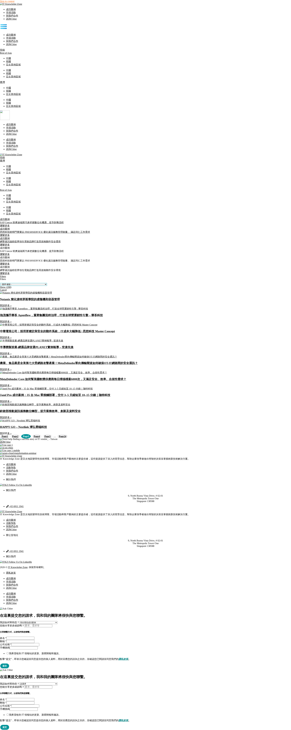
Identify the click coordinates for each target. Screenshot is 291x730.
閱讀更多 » (6, 305)
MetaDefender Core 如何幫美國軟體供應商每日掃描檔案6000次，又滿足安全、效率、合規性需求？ (63, 379)
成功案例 (11, 9)
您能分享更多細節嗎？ (12, 625)
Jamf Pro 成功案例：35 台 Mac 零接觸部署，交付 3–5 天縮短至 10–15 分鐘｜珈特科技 (55, 395)
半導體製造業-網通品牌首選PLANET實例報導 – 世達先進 (37, 347)
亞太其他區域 (13, 64)
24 (62, 436)
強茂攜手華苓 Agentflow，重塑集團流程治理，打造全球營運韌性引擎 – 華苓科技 (51, 315)
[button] (145, 27)
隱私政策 (123, 659)
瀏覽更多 (5, 254)
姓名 (3, 638)
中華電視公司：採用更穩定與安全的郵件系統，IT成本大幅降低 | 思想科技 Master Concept (57, 331)
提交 (5, 666)
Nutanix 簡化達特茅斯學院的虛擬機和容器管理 (30, 299)
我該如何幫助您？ (9, 622)
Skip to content (7, 1)
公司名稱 (5, 644)
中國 (8, 58)
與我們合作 (12, 15)
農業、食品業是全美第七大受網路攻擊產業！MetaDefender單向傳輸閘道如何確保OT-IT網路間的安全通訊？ (69, 363)
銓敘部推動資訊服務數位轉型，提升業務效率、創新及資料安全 (40, 411)
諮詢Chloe (11, 19)
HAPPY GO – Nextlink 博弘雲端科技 (23, 427)
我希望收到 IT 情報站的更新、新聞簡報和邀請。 (35, 653)
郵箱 (3, 641)
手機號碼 (5, 647)
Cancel (3, 290)
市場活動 (11, 12)
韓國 (8, 61)
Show (5, 287)
